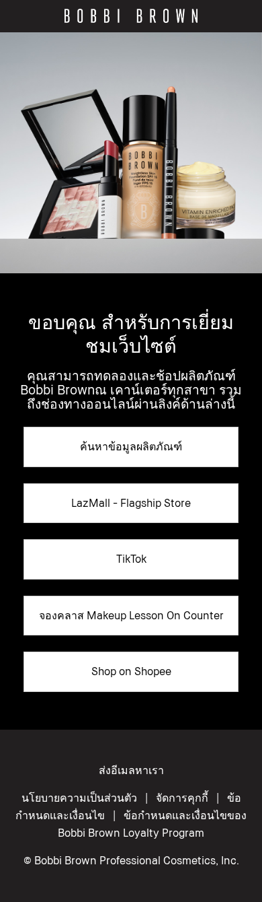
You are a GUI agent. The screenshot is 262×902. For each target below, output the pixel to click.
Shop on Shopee (131, 671)
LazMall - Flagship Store (131, 503)
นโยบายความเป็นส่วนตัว (79, 797)
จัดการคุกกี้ (182, 797)
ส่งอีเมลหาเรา (131, 770)
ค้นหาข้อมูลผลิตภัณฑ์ (131, 446)
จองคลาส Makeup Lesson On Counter (131, 615)
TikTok (131, 558)
